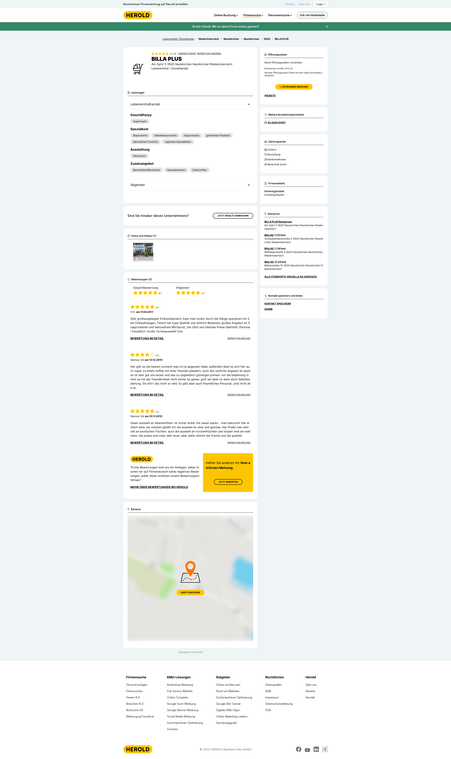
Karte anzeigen (190, 592)
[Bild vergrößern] (150, 246)
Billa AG (269, 235)
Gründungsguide (226, 722)
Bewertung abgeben (209, 53)
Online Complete (177, 697)
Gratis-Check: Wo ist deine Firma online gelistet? (225, 26)
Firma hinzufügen (136, 684)
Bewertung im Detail (147, 338)
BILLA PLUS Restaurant (278, 221)
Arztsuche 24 (134, 710)
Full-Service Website (180, 691)
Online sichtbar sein (228, 684)
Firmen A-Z (133, 697)
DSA (268, 710)
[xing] (325, 749)
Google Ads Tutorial (228, 703)
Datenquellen (273, 684)
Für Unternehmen (312, 15)
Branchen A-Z (135, 703)
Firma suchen (134, 691)
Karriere (290, 4)
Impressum (272, 697)
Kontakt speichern (277, 303)
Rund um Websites (227, 691)
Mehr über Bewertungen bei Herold (159, 487)
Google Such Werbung (181, 703)
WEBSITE (270, 95)
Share (268, 309)
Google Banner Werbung (182, 710)
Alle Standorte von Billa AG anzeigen (290, 276)
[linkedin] (316, 749)
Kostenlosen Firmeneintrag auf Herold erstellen (155, 4)
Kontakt (310, 697)
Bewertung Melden (239, 338)
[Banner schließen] (327, 26)
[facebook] (298, 749)
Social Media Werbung (181, 716)
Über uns (304, 4)
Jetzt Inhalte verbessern (233, 215)
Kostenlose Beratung (180, 684)
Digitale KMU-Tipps (228, 710)
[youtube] (307, 749)
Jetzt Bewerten (228, 482)
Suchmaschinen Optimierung (185, 722)
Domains (172, 729)
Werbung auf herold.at (140, 716)
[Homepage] (137, 15)
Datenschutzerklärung (278, 703)
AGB (268, 691)
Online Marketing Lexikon (231, 716)
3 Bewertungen (187, 53)
